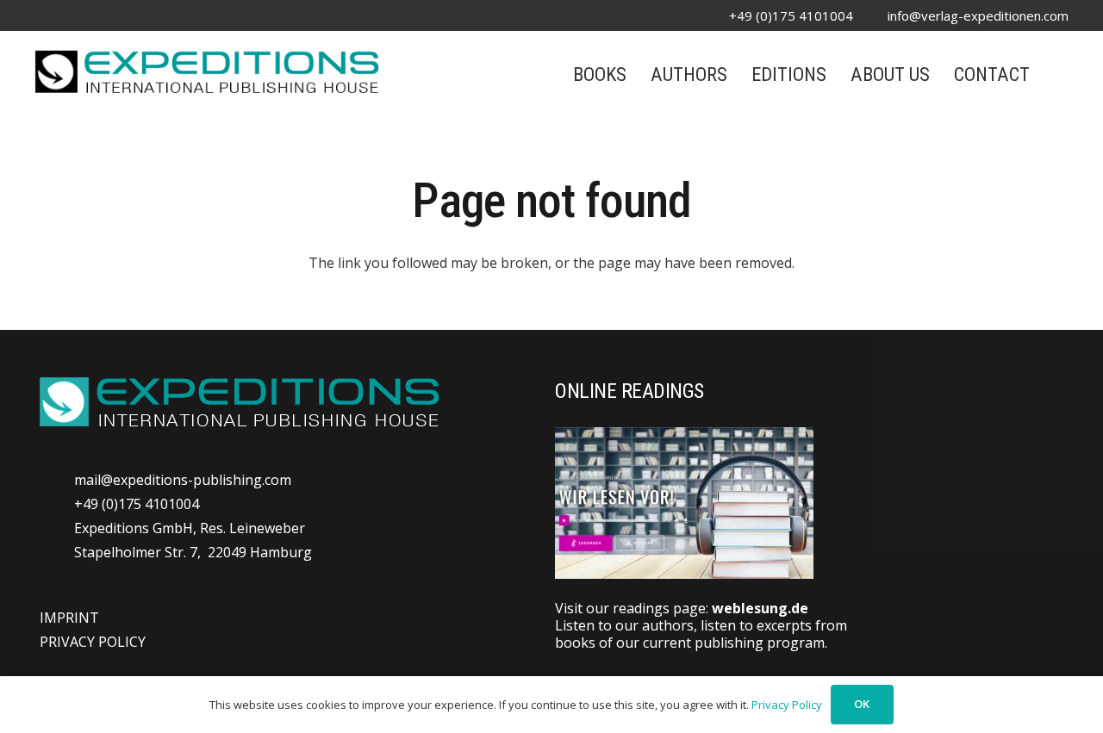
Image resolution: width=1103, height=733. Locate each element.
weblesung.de (760, 608)
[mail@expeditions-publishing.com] (57, 479)
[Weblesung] (812, 503)
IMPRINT (69, 617)
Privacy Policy (786, 704)
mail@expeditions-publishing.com (182, 479)
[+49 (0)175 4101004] (57, 503)
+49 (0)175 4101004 (136, 503)
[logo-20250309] (206, 69)
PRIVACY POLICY (93, 641)
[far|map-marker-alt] (57, 539)
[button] (1059, 74)
